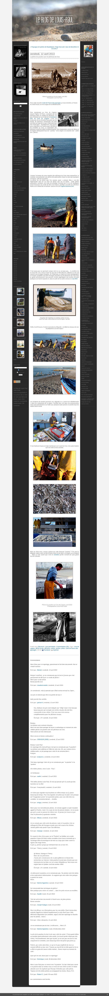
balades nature (84, 247)
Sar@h (82, 378)
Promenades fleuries (18, 239)
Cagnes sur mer (17, 185)
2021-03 (15, 275)
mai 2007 (75, 278)
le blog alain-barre (85, 163)
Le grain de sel (84, 314)
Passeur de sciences (85, 368)
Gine (83, 88)
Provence (16, 241)
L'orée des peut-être (85, 293)
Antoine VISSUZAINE (85, 117)
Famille (15, 196)
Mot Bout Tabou (84, 198)
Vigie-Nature (84, 228)
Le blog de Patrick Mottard (86, 170)
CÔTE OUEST (84, 262)
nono (82, 202)
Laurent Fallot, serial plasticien (87, 303)
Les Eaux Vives (84, 327)
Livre (15, 208)
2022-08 (15, 266)
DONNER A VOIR (85, 136)
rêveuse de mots (84, 221)
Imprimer (56, 650)
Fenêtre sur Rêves (85, 142)
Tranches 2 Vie (84, 386)
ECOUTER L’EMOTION (86, 271)
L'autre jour (83, 289)
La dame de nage (85, 298)
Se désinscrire (21, 372)
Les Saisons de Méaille (18, 206)
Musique (15, 218)
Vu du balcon (84, 230)
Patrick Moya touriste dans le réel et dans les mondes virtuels (88, 207)
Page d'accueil (59, 47)
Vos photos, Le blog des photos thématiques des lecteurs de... (87, 399)
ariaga (39, 802)
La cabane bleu (84, 154)
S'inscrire (21, 370)
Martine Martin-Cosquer (86, 190)
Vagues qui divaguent (85, 390)
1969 (15, 171)
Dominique (40, 959)
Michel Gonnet (84, 351)
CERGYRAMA (84, 255)
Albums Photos (18, 286)
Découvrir (16, 192)
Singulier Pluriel (84, 223)
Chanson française (85, 257)
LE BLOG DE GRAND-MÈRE (87, 307)
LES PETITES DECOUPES (87, 333)
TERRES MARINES (18, 158)
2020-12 (15, 277)
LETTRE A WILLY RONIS (19, 162)
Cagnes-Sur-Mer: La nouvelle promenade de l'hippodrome (20, 339)
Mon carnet (83, 353)
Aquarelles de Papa (18, 349)
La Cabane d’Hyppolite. (18, 307)
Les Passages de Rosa (86, 329)
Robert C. (40, 974)
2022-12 (15, 262)
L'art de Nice (84, 150)
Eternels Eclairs (84, 275)
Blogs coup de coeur (18, 181)
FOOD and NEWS (85, 144)
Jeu (14, 204)
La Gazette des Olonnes (86, 158)
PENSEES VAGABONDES (86, 370)
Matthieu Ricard (84, 192)
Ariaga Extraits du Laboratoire (87, 119)
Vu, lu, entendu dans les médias (20, 251)
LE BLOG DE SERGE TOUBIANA (88, 172)
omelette (56, 554)
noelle (83, 100)
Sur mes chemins (85, 382)
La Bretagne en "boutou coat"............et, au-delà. (86, 296)
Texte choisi (16, 245)
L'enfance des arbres (85, 152)
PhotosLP (16, 120)
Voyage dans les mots (86, 401)
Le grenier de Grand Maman (87, 316)
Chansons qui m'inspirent (19, 190)
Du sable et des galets (86, 138)
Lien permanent (50, 646)
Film (14, 198)
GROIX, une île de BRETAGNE (87, 279)
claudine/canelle (42, 685)
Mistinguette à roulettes (86, 196)
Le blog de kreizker (85, 309)
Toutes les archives (18, 281)
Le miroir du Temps (85, 318)
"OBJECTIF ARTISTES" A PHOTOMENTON (19, 150)
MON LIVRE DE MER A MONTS (20, 214)
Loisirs (15, 210)
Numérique (16, 228)
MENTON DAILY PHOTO (86, 347)
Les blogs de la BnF (85, 176)
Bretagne (15, 183)
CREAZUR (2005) (42, 739)
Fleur (15, 200)
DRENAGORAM (84, 269)
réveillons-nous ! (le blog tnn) (87, 219)
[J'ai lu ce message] (107, 994)
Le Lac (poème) (84, 76)
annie (83, 90)
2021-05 (15, 273)
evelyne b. (40, 757)
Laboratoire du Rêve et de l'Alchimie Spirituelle (86, 161)
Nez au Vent (83, 357)
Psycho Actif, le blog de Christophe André (86, 217)
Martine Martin (85, 85)
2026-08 (15, 260)
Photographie (16, 232)
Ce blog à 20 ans (84, 70)
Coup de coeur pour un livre (87, 78)
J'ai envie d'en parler (85, 146)
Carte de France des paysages (51, 103)
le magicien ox (84, 174)
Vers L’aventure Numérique (87, 394)
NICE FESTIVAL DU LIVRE (87, 200)
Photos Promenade (85, 374)
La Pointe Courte (17, 296)
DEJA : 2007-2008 (85, 134)
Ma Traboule (84, 339)
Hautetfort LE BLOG (85, 283)
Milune (39, 818)
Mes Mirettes (84, 349)
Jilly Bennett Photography (86, 148)
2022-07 (15, 268)
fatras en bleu (84, 277)
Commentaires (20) (62, 646)
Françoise (84, 106)
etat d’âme (83, 273)
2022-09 (15, 264)
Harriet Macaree (84, 281)
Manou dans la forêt (85, 188)
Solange (39, 831)
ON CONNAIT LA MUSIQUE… (87, 364)
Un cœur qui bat (84, 388)
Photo (15, 230)
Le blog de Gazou (85, 305)
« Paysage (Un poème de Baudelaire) (42, 47)
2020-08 (15, 279)
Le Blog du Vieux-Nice (86, 311)
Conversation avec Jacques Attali (88, 130)
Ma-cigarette (84, 341)
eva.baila (83, 140)
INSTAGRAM (16, 139)
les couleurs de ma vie (86, 179)
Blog (14, 179)
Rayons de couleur (85, 376)
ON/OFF (83, 366)
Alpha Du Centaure (85, 241)
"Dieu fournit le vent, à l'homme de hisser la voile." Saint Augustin (88, 115)
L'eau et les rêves (85, 74)
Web (14, 253)
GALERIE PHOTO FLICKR (19, 137)
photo (63, 648)
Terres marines (17, 317)
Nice (14, 224)
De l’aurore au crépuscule (86, 265)
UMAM (82, 225)
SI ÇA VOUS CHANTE (86, 380)
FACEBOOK (16, 133)
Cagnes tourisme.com (67, 186)
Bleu (14, 177)
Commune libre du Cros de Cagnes (43, 117)
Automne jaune (84, 72)
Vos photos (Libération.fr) (86, 396)
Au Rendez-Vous (84, 245)
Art (14, 175)
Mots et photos (17, 216)
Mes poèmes (16, 212)
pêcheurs (47, 648)
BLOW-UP (83, 123)
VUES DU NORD (85, 403)
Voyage (15, 249)
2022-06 (15, 270)
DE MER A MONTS (17, 164)
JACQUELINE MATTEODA (87, 287)
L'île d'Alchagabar (85, 291)
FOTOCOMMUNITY (18, 135)
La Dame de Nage (85, 156)
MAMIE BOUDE (84, 343)
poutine (58, 648)
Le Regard (83, 325)
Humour (15, 202)
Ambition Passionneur (85, 243)
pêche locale (40, 648)
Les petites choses (85, 331)
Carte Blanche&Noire (18, 113)
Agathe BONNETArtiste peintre (87, 239)
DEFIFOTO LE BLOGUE (19, 131)
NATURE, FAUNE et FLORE (87, 355)
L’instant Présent (17, 115)
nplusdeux (83, 359)
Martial (39, 670)
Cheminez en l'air (84, 127)
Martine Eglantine (42, 883)
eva (82, 92)
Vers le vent (83, 392)
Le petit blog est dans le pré (87, 323)
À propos (83, 61)
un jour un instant (17, 247)
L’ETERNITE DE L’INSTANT (87, 337)
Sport (15, 243)
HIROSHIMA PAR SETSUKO (19, 160)
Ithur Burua (83, 285)
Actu (14, 173)
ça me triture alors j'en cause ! (87, 251)
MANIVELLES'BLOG (85, 345)
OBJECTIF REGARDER (86, 362)
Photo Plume (84, 372)
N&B (14, 220)
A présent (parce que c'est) (87, 237)
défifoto (15, 194)
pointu (53, 648)
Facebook (46, 650)
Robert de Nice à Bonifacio (87, 95)
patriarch (40, 702)
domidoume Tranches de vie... (87, 267)
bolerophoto (83, 249)
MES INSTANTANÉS (85, 194)
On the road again (85, 204)
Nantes (15, 222)
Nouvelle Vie (16, 226)
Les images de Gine (85, 181)
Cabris (15, 359)
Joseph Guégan (42, 905)
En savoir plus (82, 994)
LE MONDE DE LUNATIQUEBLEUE (85, 321)
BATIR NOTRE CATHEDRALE (20, 153)
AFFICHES (16, 327)
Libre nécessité (84, 335)
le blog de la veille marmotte (87, 168)
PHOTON (83, 209)
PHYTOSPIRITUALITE (86, 211)
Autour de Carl (84, 121)
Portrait (15, 237)
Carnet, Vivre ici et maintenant (20, 188)
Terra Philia (83, 384)
